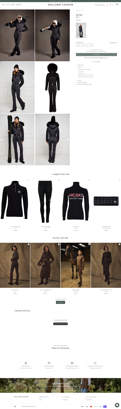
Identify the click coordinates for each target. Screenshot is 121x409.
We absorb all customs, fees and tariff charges (60, 1)
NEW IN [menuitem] (3, 4)
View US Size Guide (113, 42)
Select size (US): (79, 42)
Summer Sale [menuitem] (18, 4)
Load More (60, 302)
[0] (118, 4)
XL (92, 45)
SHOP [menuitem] (8, 4)
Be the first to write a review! (60, 323)
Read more (105, 57)
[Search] (107, 4)
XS (77, 45)
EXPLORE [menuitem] (12, 4)
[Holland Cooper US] (60, 5)
